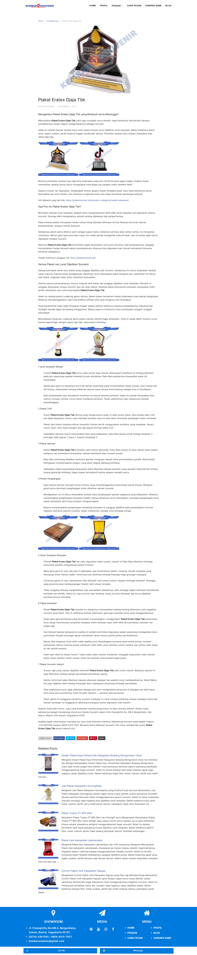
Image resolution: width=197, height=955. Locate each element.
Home (93, 5)
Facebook (60, 738)
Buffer (101, 738)
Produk (116, 6)
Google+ (83, 738)
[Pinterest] (91, 929)
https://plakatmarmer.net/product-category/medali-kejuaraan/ (97, 200)
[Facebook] (113, 929)
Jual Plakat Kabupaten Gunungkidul (81, 786)
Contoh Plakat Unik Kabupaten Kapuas (83, 870)
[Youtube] (98, 929)
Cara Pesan (134, 5)
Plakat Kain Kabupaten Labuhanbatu (82, 840)
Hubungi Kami (153, 5)
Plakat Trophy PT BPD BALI (77, 813)
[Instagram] (105, 929)
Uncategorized (53, 21)
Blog (169, 5)
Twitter (71, 738)
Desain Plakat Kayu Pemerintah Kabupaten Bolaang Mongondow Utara (102, 755)
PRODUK (132, 932)
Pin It (94, 738)
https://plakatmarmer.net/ (83, 257)
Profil (104, 5)
